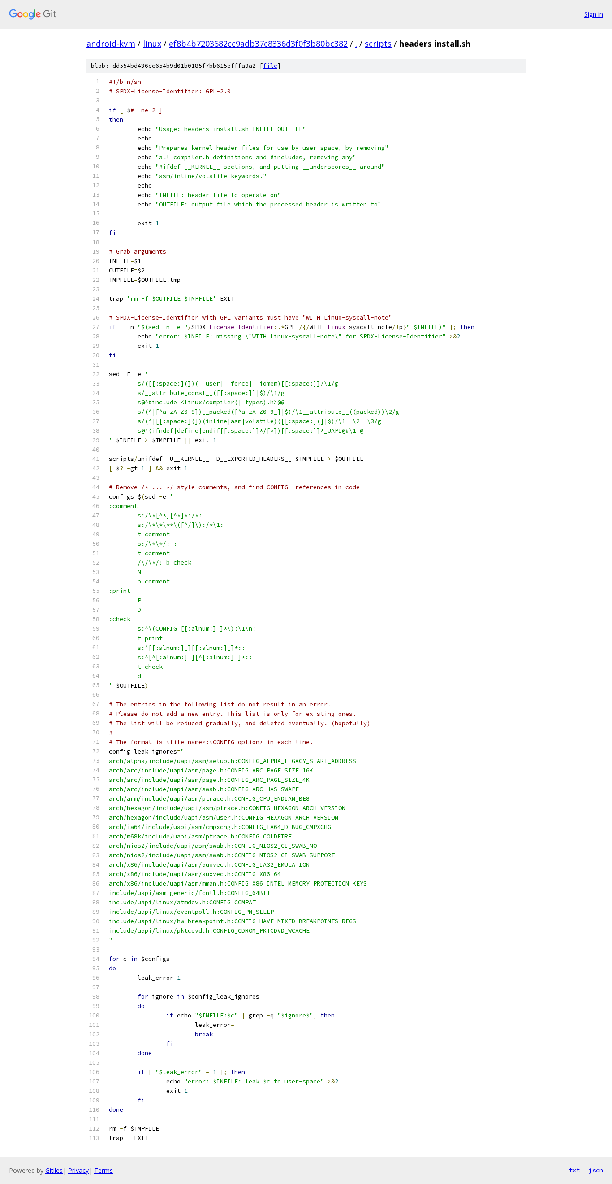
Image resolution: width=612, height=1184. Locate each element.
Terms (103, 1170)
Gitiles (54, 1170)
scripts (378, 43)
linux (152, 43)
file (270, 66)
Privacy (78, 1170)
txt (574, 1170)
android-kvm (110, 43)
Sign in (593, 14)
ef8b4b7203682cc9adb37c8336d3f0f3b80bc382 (258, 43)
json (596, 1170)
